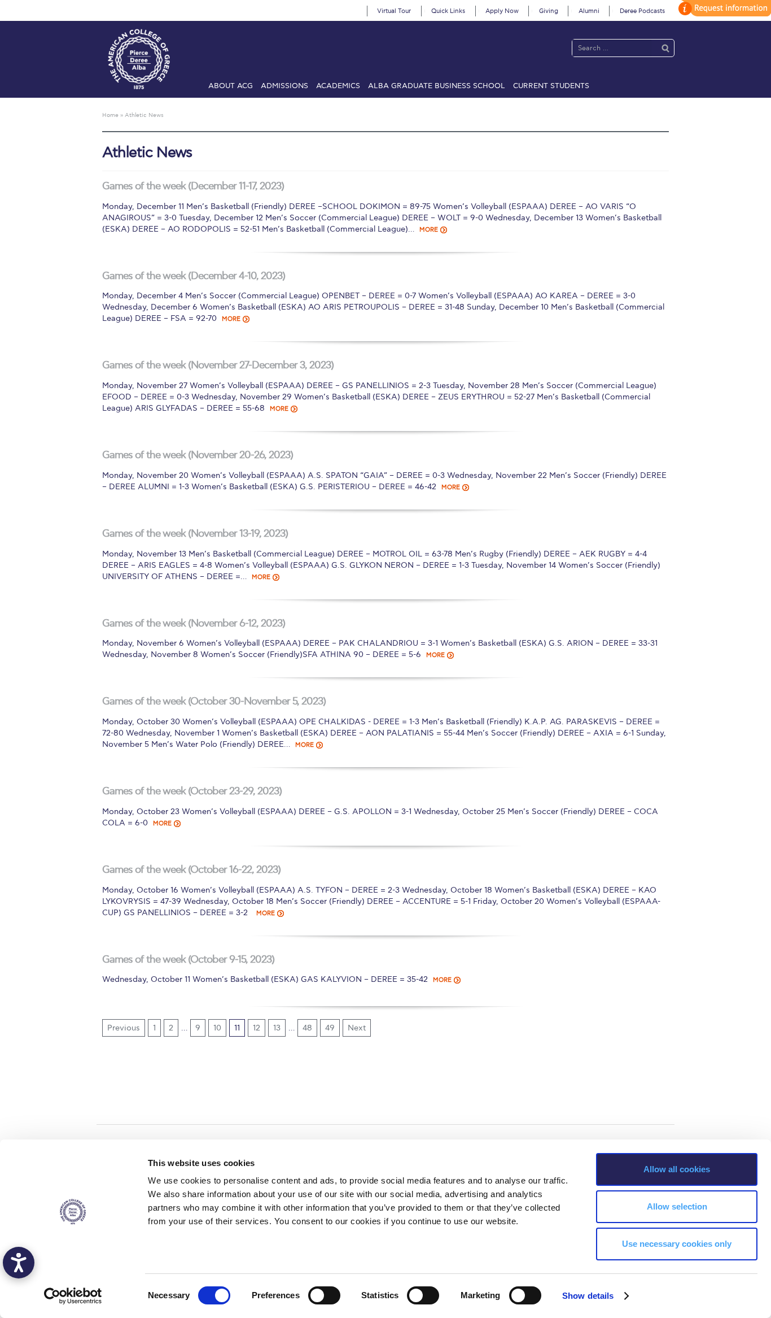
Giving (548, 11)
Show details (588, 1295)
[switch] (324, 1295)
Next (357, 1028)
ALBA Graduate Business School (436, 85)
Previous (123, 1028)
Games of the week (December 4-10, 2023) (193, 276)
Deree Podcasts (642, 11)
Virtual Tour (394, 11)
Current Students (551, 85)
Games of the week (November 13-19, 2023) (195, 534)
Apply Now (502, 11)
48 (307, 1028)
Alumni (589, 11)
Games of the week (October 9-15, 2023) (188, 959)
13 (277, 1028)
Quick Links (448, 11)
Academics (338, 85)
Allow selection (677, 1206)
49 (330, 1028)
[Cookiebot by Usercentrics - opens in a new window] (73, 1295)
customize (723, 8)
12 (256, 1028)
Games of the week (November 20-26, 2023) (197, 455)
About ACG (230, 85)
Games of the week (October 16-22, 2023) (191, 870)
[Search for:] (611, 48)
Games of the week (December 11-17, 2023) (193, 186)
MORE (428, 229)
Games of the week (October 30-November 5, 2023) (214, 701)
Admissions (284, 85)
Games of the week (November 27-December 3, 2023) (218, 365)
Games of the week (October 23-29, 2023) (192, 791)
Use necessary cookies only (676, 1244)
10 (217, 1028)
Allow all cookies (676, 1169)
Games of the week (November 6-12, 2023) (193, 623)
